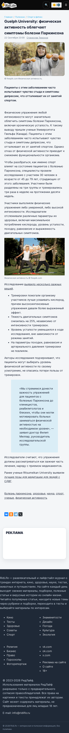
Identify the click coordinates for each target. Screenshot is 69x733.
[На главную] (8, 5)
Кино (10, 617)
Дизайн (47, 621)
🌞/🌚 (56, 4)
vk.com (47, 646)
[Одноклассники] (11, 514)
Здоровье (13, 626)
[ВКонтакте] (6, 514)
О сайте (48, 666)
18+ (45, 670)
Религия (12, 646)
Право (11, 655)
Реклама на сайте (54, 662)
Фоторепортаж (17, 664)
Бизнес (11, 651)
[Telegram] (16, 514)
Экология (49, 634)
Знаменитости (52, 617)
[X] (20, 514)
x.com (46, 655)
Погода (47, 626)
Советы (12, 630)
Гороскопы (14, 659)
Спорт (11, 634)
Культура (48, 630)
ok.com (47, 651)
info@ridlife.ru (21, 713)
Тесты (11, 621)
